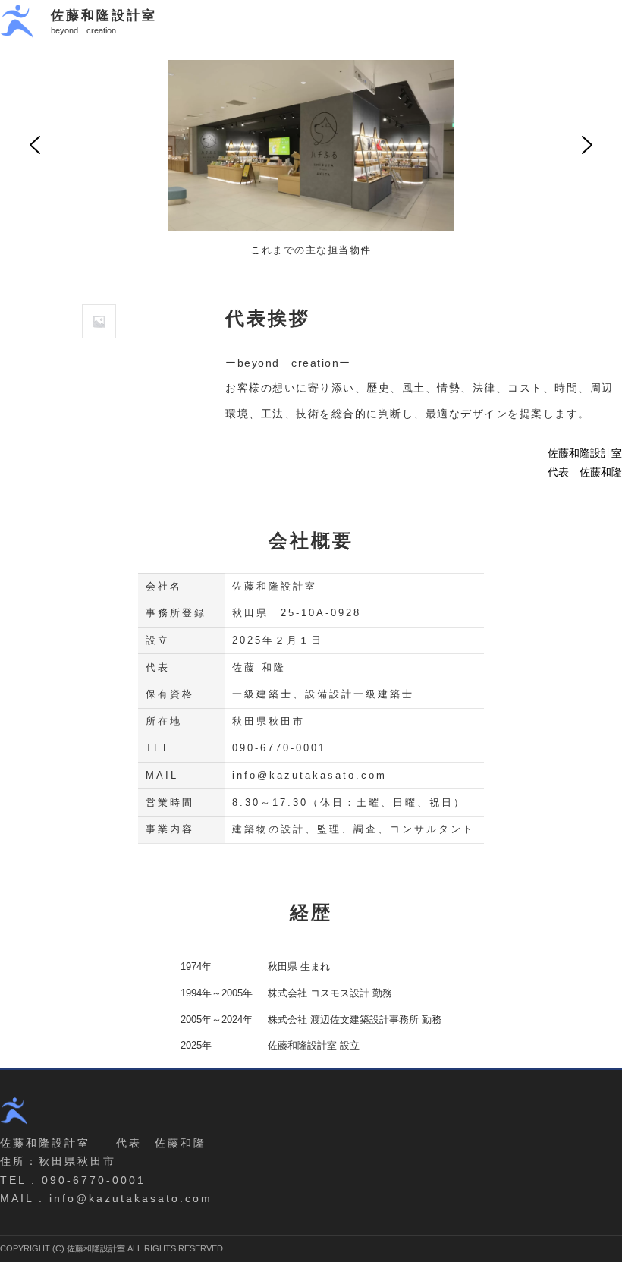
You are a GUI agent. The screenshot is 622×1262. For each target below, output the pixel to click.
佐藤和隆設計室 (104, 15)
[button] (35, 145)
